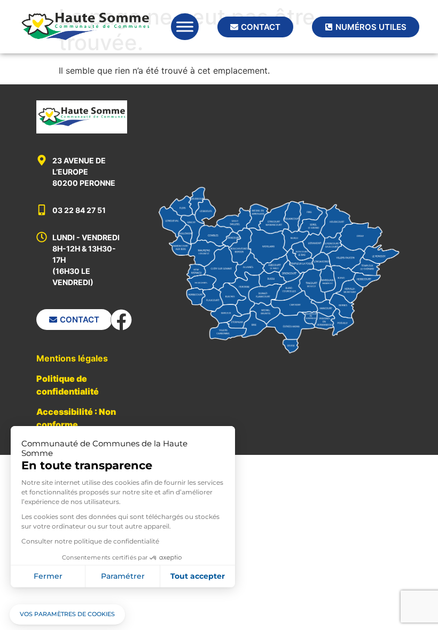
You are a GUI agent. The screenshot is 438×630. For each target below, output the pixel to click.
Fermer (48, 576)
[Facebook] (121, 319)
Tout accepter (197, 576)
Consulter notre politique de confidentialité (90, 541)
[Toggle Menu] (184, 26)
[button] (67, 614)
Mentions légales (72, 358)
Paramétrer (123, 576)
